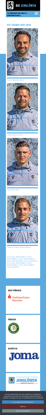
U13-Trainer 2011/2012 (23, 265)
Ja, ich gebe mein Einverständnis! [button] (23, 402)
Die (26, 5)
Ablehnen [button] (23, 406)
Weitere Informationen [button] (23, 411)
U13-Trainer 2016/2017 (23, 259)
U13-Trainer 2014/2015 (28, 261)
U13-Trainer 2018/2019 (14, 257)
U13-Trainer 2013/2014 (14, 263)
